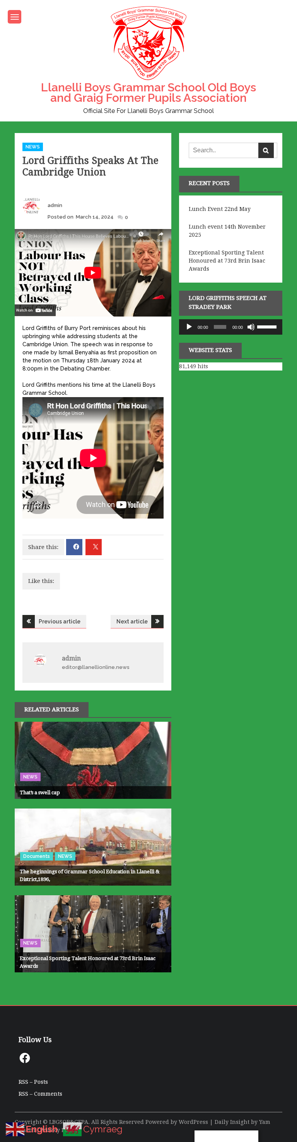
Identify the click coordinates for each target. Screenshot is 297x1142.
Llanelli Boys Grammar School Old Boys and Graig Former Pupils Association (148, 92)
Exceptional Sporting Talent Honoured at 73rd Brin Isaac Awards (227, 260)
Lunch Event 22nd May (220, 209)
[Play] (189, 327)
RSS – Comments (40, 1094)
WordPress (193, 1122)
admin (55, 205)
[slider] (267, 326)
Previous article (59, 621)
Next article (132, 621)
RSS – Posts (33, 1082)
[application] (230, 327)
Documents (36, 856)
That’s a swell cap (40, 792)
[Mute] (251, 327)
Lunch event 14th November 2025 (227, 231)
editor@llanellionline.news (96, 667)
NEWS (33, 147)
